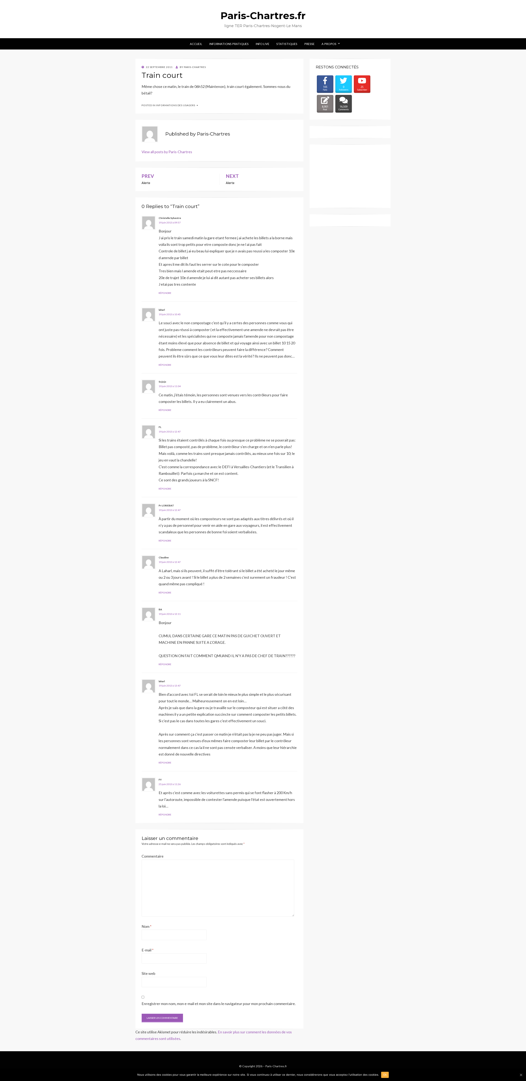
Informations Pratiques (229, 44)
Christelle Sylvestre (170, 218)
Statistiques (286, 44)
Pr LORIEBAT (166, 505)
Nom (146, 926)
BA (160, 609)
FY (160, 779)
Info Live (262, 44)
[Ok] (521, 1075)
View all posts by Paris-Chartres (167, 152)
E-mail (147, 950)
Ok (385, 1074)
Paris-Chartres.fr (263, 16)
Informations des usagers (175, 105)
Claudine (164, 557)
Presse (309, 44)
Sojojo (162, 381)
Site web (148, 973)
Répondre (165, 292)
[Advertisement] (350, 176)
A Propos (329, 44)
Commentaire (153, 856)
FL (160, 427)
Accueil (196, 44)
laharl (162, 309)
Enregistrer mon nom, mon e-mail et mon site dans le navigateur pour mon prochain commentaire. (219, 1003)
